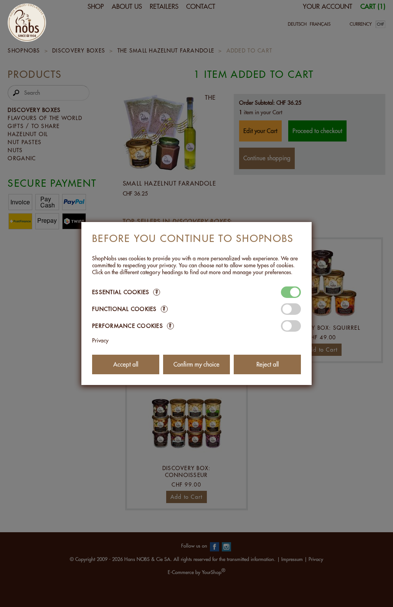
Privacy (100, 340)
